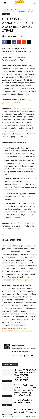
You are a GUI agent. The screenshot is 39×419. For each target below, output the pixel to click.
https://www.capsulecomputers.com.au (23, 348)
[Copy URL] (29, 42)
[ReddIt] (24, 42)
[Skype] (24, 355)
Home (4, 9)
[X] (9, 42)
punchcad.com (26, 331)
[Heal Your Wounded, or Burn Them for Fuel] (7, 402)
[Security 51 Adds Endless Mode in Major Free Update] (7, 412)
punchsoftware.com (9, 331)
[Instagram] (17, 355)
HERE (29, 100)
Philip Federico (11, 36)
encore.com (6, 328)
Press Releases (19, 9)
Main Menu (10, 9)
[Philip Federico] (3, 36)
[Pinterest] (19, 42)
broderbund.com (20, 325)
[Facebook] (4, 42)
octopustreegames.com (24, 280)
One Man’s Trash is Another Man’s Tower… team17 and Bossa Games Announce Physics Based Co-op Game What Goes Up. (25, 390)
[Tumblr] (14, 42)
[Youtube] (32, 355)
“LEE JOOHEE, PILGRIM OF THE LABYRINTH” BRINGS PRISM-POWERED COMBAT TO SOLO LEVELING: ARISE (25, 375)
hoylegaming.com (19, 328)
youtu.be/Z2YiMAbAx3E (11, 103)
